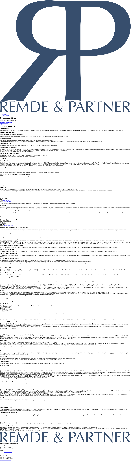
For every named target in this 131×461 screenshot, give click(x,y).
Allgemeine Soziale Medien (5, 124)
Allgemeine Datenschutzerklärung (6, 122)
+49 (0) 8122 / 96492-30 (7, 200)
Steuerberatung (4, 114)
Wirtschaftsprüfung (5, 115)
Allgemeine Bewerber (4, 123)
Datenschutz (6, 460)
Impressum (2, 460)
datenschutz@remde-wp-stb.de (8, 225)
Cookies (9, 460)
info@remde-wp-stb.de (7, 201)
